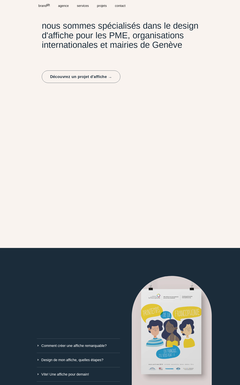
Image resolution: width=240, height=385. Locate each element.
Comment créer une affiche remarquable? (74, 346)
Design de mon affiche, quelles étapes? (72, 360)
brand (44, 5)
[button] (78, 346)
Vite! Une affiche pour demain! (65, 374)
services (83, 6)
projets (102, 6)
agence (63, 6)
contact (120, 6)
